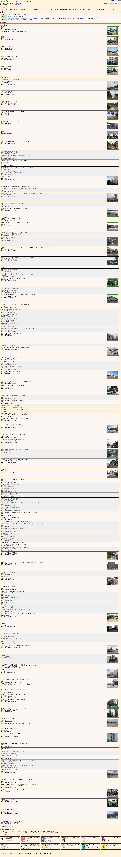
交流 (119, 3)
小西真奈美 (24, 18)
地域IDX (18, 3)
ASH (20, 853)
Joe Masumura (24, 853)
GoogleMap (28, 9)
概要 (116, 3)
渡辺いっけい (83, 18)
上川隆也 (11, 18)
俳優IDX (13, 3)
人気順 (107, 3)
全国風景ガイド (17, 9)
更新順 (103, 3)
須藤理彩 (69, 18)
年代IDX (3, 3)
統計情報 (17, 4)
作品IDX (8, 3)
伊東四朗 (96, 18)
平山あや (36, 18)
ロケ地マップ (10, 4)
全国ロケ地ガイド (14, 853)
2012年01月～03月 (11, 16)
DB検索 (112, 3)
